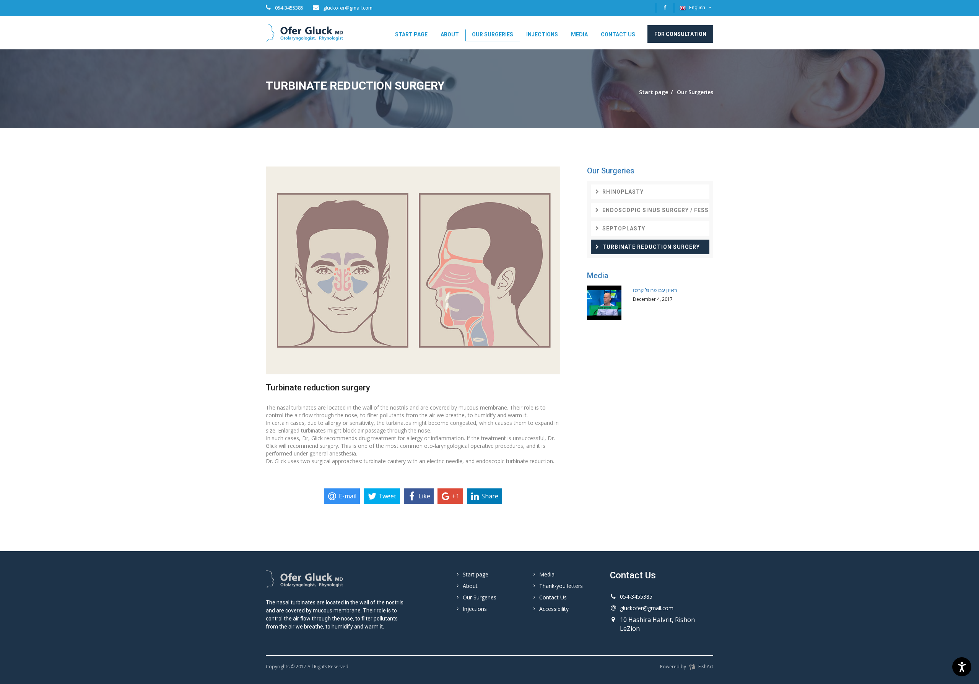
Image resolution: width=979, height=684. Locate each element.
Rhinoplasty (623, 192)
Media (579, 34)
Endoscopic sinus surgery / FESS (655, 210)
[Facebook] (665, 8)
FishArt (705, 666)
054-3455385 (288, 7)
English (697, 7)
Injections (542, 34)
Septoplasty (623, 228)
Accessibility (554, 608)
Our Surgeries (492, 34)
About (450, 34)
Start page (411, 34)
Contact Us (618, 34)
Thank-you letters (561, 585)
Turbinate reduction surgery (651, 247)
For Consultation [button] (680, 34)
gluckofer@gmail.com (347, 7)
